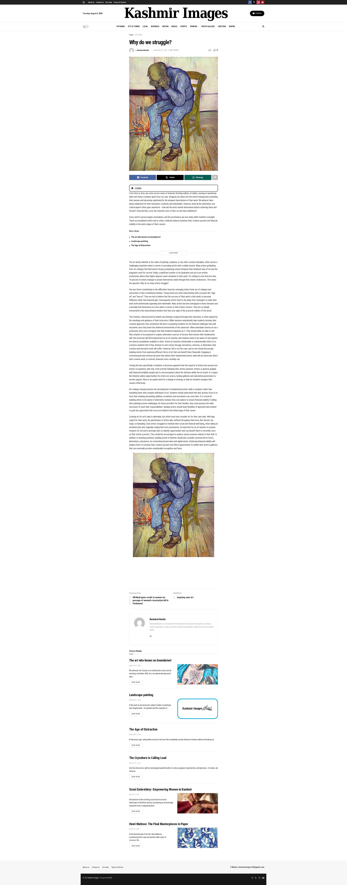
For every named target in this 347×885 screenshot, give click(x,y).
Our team (108, 2)
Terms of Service (119, 2)
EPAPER (232, 26)
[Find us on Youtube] (262, 2)
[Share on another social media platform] (215, 177)
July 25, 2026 (134, 794)
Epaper (258, 13)
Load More (173, 253)
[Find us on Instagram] (258, 2)
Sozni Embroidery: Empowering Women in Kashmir (160, 789)
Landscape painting (139, 241)
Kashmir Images (93, 878)
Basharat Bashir (143, 50)
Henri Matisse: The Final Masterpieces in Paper (158, 824)
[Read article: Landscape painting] (197, 709)
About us (91, 2)
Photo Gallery (208, 26)
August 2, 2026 (135, 665)
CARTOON (222, 26)
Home (131, 35)
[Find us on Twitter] (254, 2)
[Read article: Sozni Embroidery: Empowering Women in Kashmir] (197, 803)
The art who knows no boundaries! (146, 237)
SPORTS (183, 26)
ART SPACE (138, 35)
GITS (110, 878)
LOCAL (145, 26)
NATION (165, 26)
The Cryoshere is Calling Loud (147, 758)
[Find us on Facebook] (250, 2)
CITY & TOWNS (134, 26)
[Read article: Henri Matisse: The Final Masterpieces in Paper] (197, 838)
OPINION (193, 26)
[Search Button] (263, 26)
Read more (137, 682)
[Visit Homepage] (176, 13)
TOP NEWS (120, 26)
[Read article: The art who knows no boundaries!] (197, 674)
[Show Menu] (84, 2)
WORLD (174, 26)
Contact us (100, 2)
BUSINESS (155, 26)
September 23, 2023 (160, 50)
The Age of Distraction (140, 245)
